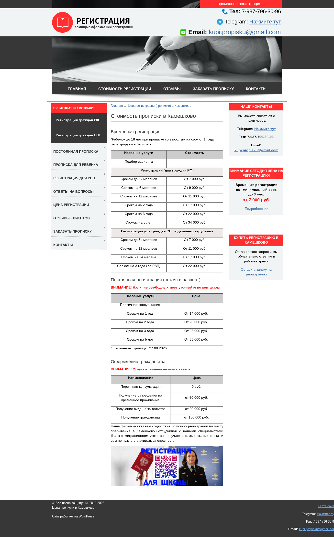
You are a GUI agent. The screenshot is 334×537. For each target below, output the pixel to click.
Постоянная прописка (75, 151)
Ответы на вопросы (73, 191)
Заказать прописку (213, 89)
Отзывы (172, 89)
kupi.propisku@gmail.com (245, 32)
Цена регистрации (71, 205)
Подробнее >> (256, 209)
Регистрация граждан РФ (77, 120)
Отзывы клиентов (71, 218)
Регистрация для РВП (74, 178)
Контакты (256, 89)
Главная (77, 89)
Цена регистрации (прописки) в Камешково (159, 105)
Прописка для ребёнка (75, 165)
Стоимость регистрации (124, 89)
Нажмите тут (265, 22)
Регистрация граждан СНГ (78, 135)
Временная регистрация (74, 108)
